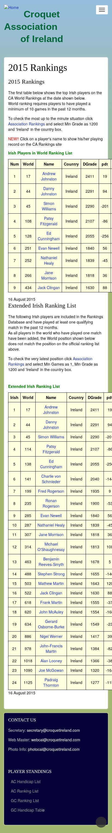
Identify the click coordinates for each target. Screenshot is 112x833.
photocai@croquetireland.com (54, 749)
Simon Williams (49, 206)
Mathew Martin (51, 583)
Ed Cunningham (49, 235)
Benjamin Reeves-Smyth (51, 561)
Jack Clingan (49, 287)
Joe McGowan (51, 670)
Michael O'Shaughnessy (51, 546)
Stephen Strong (51, 574)
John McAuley (51, 612)
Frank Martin (51, 602)
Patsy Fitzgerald (48, 221)
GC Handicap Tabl (26, 810)
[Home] (11, 7)
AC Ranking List (24, 791)
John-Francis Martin (51, 648)
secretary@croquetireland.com (53, 730)
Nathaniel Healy (49, 260)
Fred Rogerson (51, 491)
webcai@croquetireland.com (55, 739)
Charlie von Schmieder (51, 478)
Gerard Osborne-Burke (51, 624)
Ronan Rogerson (51, 503)
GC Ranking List (25, 800)
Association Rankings (26, 123)
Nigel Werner (51, 636)
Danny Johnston (49, 191)
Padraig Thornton (51, 682)
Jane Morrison (49, 275)
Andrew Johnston (49, 176)
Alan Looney (51, 660)
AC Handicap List (26, 781)
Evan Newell (49, 248)
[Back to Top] (101, 822)
